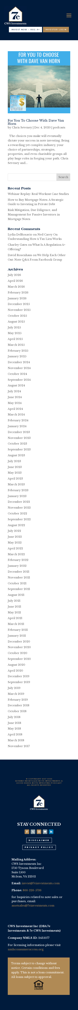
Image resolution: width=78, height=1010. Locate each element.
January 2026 (17, 298)
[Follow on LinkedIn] (51, 831)
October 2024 (17, 374)
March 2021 (16, 624)
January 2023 (17, 496)
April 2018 (15, 734)
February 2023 (18, 490)
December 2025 (19, 304)
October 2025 (17, 315)
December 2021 (18, 571)
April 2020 (15, 670)
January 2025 (17, 356)
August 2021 (16, 595)
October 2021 (17, 583)
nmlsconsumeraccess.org (26, 949)
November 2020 (19, 647)
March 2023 (16, 484)
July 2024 (14, 391)
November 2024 (19, 368)
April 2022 (15, 548)
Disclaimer (39, 840)
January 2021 (17, 635)
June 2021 (14, 606)
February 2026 (18, 292)
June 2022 (15, 536)
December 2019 (18, 676)
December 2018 (18, 705)
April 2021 (15, 618)
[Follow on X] (33, 831)
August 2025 (16, 321)
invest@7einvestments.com (41, 883)
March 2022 (16, 554)
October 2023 (17, 443)
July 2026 (14, 275)
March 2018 (16, 740)
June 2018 (14, 723)
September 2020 (19, 659)
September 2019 (19, 682)
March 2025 (16, 345)
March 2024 (16, 414)
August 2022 (16, 525)
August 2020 (16, 664)
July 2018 (14, 717)
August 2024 (16, 385)
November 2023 (19, 438)
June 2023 (15, 467)
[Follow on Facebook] (27, 831)
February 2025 (18, 350)
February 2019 (18, 699)
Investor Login (56, 29)
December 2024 (19, 362)
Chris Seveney (22, 127)
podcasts (59, 127)
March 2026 (16, 286)
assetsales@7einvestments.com (33, 905)
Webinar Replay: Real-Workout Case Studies (38, 194)
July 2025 (14, 327)
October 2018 (17, 711)
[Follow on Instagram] (39, 831)
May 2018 (14, 728)
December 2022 (19, 501)
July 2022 (14, 531)
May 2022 (15, 542)
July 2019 (14, 688)
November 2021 (19, 577)
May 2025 (14, 333)
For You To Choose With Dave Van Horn (36, 122)
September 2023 (19, 449)
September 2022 (19, 519)
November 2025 (19, 310)
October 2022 (17, 513)
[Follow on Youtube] (45, 831)
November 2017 (19, 746)
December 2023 (19, 432)
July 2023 (14, 461)
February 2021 (18, 630)
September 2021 (19, 589)
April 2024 (15, 409)
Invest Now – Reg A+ (25, 29)
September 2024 (19, 379)
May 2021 (14, 612)
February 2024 (18, 420)
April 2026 (15, 281)
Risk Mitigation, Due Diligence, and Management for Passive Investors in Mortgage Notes (34, 214)
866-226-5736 (32, 890)
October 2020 (17, 653)
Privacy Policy (39, 847)
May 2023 (15, 472)
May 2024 (15, 403)
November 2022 (19, 507)
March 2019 (16, 694)
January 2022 (17, 566)
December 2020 (19, 641)
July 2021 (14, 600)
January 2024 (17, 426)
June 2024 (15, 397)
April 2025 (15, 339)
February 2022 (18, 560)
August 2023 (16, 455)
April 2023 (15, 478)
